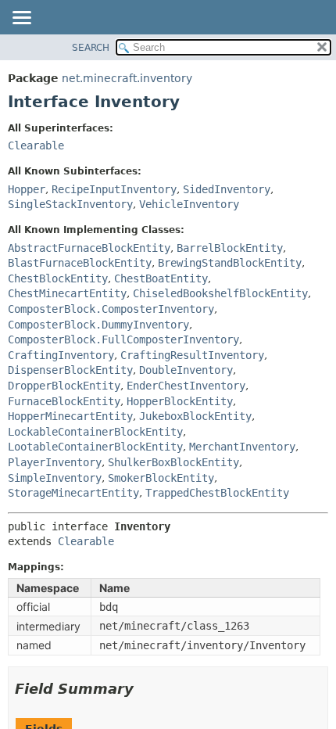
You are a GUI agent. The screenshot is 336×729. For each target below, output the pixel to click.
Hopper (26, 189)
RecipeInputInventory (114, 189)
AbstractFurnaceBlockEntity (89, 248)
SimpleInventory (55, 478)
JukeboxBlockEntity (195, 416)
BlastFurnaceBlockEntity (80, 263)
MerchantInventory (242, 446)
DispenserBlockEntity (70, 370)
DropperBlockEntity (64, 385)
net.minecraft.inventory (127, 78)
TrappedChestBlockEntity (217, 493)
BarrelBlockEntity (230, 248)
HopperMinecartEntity (70, 416)
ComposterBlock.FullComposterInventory (123, 339)
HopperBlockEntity (180, 401)
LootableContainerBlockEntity (95, 446)
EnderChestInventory (186, 385)
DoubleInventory (186, 370)
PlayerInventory (55, 462)
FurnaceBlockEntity (64, 401)
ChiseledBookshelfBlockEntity (220, 293)
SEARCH (90, 47)
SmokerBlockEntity (161, 478)
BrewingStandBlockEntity (230, 263)
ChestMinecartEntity (67, 293)
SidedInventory (226, 189)
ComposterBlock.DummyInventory (98, 324)
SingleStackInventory (70, 204)
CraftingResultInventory (192, 355)
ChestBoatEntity (161, 278)
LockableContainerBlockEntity (95, 432)
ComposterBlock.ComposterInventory (111, 309)
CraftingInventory (61, 355)
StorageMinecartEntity (73, 493)
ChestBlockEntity (58, 278)
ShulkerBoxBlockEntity (173, 462)
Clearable (36, 145)
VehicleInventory (189, 204)
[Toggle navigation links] (21, 19)
